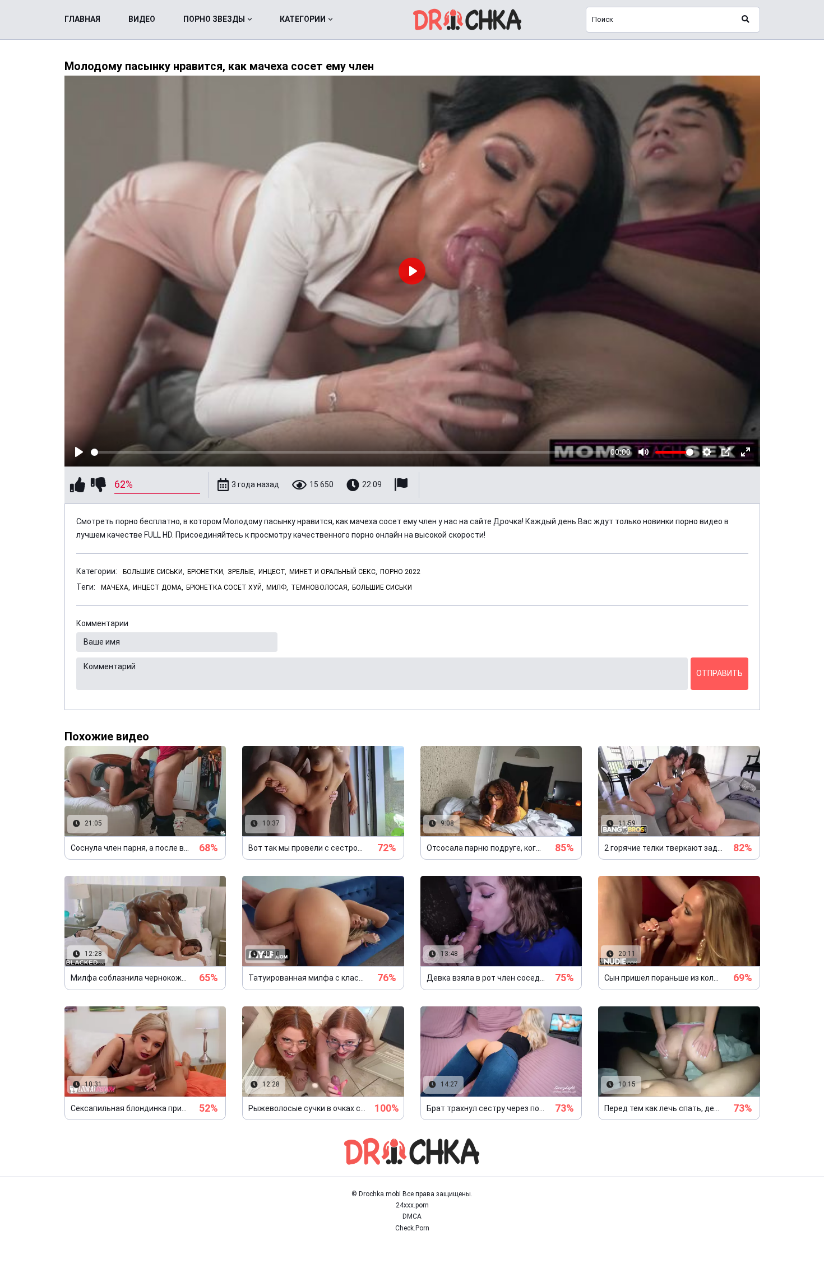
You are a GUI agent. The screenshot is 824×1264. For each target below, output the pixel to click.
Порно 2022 (400, 572)
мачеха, (115, 587)
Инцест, (272, 572)
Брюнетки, (206, 572)
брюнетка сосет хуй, (224, 587)
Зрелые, (242, 572)
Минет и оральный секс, (333, 572)
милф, (277, 587)
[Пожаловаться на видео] (402, 485)
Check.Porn (412, 1228)
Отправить (719, 673)
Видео (141, 19)
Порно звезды (214, 19)
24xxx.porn (412, 1205)
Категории (303, 19)
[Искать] (745, 19)
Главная (82, 19)
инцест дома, (158, 587)
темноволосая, (320, 587)
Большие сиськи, (153, 572)
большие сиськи (382, 587)
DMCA (412, 1216)
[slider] (349, 452)
